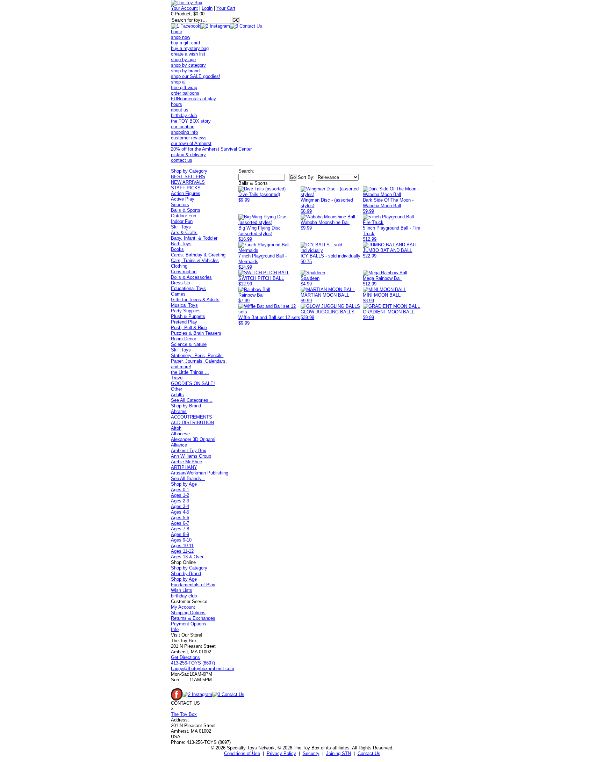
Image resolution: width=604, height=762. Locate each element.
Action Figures (185, 193)
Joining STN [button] (338, 753)
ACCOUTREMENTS (191, 417)
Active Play (182, 199)
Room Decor (183, 338)
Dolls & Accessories (191, 277)
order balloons (185, 93)
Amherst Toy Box (188, 450)
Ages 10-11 (182, 545)
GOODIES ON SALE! (193, 383)
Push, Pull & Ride (189, 327)
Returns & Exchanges (193, 618)
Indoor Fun (182, 221)
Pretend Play (184, 322)
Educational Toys (188, 288)
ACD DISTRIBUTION (192, 422)
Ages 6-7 (180, 523)
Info (175, 629)
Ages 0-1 (180, 489)
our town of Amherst (191, 143)
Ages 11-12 (182, 551)
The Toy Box (184, 714)
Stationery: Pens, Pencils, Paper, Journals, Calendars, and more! (199, 361)
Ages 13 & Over (187, 556)
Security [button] (311, 753)
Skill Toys (181, 227)
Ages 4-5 (180, 512)
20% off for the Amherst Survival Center (211, 149)
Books (177, 249)
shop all (179, 82)
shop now (180, 37)
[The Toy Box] (186, 2)
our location (182, 126)
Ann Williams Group (191, 456)
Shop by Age (184, 484)
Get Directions (185, 657)
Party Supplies (186, 310)
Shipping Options (188, 612)
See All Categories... (192, 400)
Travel (177, 377)
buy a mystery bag (190, 48)
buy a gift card (185, 42)
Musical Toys (184, 305)
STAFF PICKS (186, 187)
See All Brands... (188, 478)
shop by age (183, 59)
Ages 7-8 (180, 528)
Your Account (184, 8)
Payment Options (188, 623)
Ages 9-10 (181, 540)
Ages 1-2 (180, 495)
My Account (183, 607)
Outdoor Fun (183, 215)
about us (179, 110)
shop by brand (185, 70)
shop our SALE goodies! (195, 76)
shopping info (184, 132)
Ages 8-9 (180, 534)
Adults (177, 394)
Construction (183, 271)
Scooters (180, 204)
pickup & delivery (188, 154)
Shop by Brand (186, 405)
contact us (181, 160)
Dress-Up (180, 282)
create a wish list (188, 54)
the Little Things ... (190, 372)
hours (176, 104)
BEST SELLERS (188, 176)
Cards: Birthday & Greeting (198, 254)
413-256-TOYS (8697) (193, 663)
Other (176, 389)
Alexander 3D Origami (193, 439)
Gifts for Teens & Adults (195, 299)
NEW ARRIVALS (188, 182)
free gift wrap (184, 87)
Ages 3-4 (180, 506)
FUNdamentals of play (193, 98)
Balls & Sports (185, 210)
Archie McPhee (186, 461)
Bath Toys (181, 243)
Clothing (179, 266)
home (176, 31)
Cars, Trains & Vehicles (195, 260)
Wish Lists (181, 590)
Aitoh (176, 428)
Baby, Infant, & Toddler (194, 238)
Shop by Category (189, 171)
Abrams (179, 411)
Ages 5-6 (180, 517)
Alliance (179, 445)
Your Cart (225, 8)
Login (207, 8)
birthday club (184, 115)
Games (178, 294)
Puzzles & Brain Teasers (196, 333)
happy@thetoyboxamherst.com (202, 668)
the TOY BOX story (191, 121)
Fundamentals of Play (193, 584)
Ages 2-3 (180, 500)
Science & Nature (189, 344)
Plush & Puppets (188, 316)
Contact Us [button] (369, 753)
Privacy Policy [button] (281, 753)
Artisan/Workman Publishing (199, 473)
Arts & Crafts (184, 232)
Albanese (180, 433)
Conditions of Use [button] (242, 753)
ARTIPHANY (184, 467)
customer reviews (189, 137)
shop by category (188, 65)
